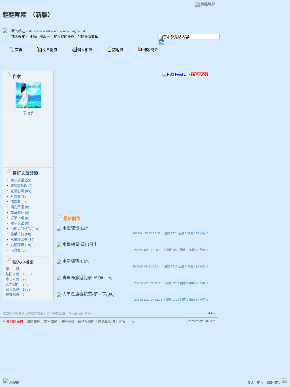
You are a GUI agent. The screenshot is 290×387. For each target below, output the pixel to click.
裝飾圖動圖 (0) (21, 186)
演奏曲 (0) (18, 202)
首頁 (18, 50)
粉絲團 (14, 383)
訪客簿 (117, 50)
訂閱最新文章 (88, 37)
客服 (121, 322)
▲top (211, 312)
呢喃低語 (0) (19, 224)
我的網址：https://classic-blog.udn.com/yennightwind (48, 31)
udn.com (209, 321)
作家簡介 (150, 50)
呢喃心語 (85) (20, 191)
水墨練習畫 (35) (22, 240)
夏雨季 (28, 113)
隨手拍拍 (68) (20, 234)
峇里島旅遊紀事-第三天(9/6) (88, 294)
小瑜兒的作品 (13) (24, 229)
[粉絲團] (5, 381)
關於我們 (33, 322)
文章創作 (49, 50)
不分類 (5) (18, 250)
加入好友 (18, 37)
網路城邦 (208, 4)
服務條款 (67, 322)
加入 (260, 383)
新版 (42, 14)
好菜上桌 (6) (19, 218)
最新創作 (71, 218)
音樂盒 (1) (18, 197)
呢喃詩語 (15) (20, 180)
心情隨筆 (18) (20, 245)
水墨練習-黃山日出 (80, 244)
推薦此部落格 (39, 37)
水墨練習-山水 (75, 228)
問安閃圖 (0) (19, 207)
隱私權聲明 (106, 322)
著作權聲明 (86, 322)
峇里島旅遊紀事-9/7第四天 (87, 277)
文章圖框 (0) (19, 213)
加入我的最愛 (64, 37)
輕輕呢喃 (15, 14)
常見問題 (50, 322)
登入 (250, 383)
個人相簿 (84, 50)
